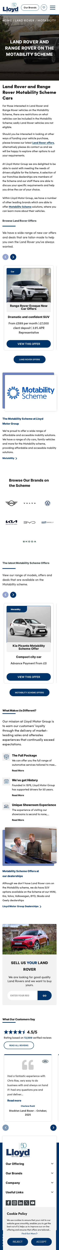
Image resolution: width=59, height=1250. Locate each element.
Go (44, 995)
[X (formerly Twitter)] (26, 1204)
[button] (17, 1242)
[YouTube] (32, 1204)
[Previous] (5, 1128)
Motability (47, 20)
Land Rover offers (43, 142)
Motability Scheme (20, 206)
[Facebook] (8, 1204)
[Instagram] (14, 1204)
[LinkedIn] (20, 1204)
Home (7, 20)
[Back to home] (10, 7)
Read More (18, 770)
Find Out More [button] (29, 1233)
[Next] (53, 1128)
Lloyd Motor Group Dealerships (20, 906)
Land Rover (25, 20)
